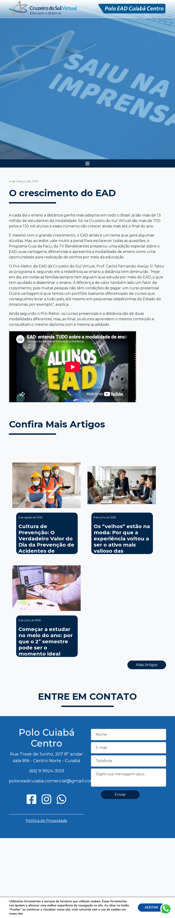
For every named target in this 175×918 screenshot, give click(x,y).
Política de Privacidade (46, 821)
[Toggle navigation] (87, 163)
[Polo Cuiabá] (43, 8)
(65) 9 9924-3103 (46, 770)
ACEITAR (151, 907)
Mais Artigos (146, 665)
